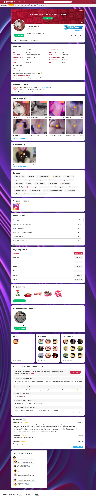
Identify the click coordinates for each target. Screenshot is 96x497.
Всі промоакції (25, 5)
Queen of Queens (45, 87)
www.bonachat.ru (18, 490)
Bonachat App (42, 5)
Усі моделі (4, 5)
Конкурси (33, 5)
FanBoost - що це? (78, 30)
